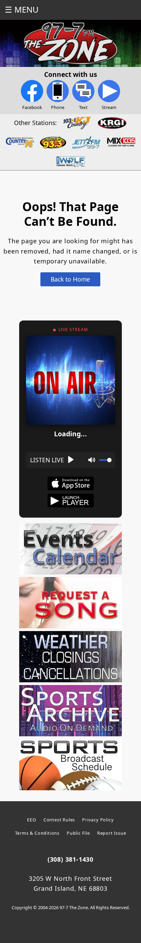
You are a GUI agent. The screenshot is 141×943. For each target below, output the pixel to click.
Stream (109, 107)
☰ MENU (22, 9)
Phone (57, 107)
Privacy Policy (98, 820)
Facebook (32, 107)
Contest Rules (59, 820)
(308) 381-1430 (70, 859)
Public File (78, 833)
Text (83, 107)
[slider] (105, 460)
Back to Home (70, 279)
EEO (31, 820)
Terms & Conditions (37, 833)
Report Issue (111, 833)
